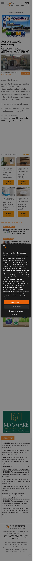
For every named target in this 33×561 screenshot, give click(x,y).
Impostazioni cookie (9, 296)
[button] (16, 311)
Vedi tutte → (26, 154)
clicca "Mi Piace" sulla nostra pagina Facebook (14, 119)
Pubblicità (11, 537)
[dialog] (16, 280)
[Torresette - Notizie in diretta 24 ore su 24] (15, 527)
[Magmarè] (16, 422)
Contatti (6, 535)
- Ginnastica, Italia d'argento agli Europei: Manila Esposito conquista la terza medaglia (16, 481)
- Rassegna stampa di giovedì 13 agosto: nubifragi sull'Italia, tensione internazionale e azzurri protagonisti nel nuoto (15, 511)
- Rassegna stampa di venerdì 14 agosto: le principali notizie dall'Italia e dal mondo (16, 488)
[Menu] (2, 2)
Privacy (12, 535)
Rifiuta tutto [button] (16, 307)
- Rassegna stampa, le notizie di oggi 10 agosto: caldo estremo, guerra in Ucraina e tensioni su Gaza (16, 503)
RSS (18, 539)
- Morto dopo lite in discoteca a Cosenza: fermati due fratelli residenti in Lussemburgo (16, 445)
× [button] (28, 247)
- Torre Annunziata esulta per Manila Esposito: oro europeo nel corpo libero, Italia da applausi (15, 452)
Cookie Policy (15, 315)
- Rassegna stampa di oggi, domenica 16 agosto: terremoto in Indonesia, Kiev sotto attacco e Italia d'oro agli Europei (15, 460)
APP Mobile (19, 537)
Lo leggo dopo (25, 73)
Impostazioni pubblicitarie (11, 291)
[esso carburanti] (15, 26)
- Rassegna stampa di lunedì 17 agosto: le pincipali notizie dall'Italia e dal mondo (15, 474)
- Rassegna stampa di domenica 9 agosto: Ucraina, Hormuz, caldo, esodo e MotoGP (14, 496)
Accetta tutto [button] (16, 302)
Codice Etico (18, 535)
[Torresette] (19, 4)
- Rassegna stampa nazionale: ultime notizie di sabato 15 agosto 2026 (16, 468)
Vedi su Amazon (8, 182)
